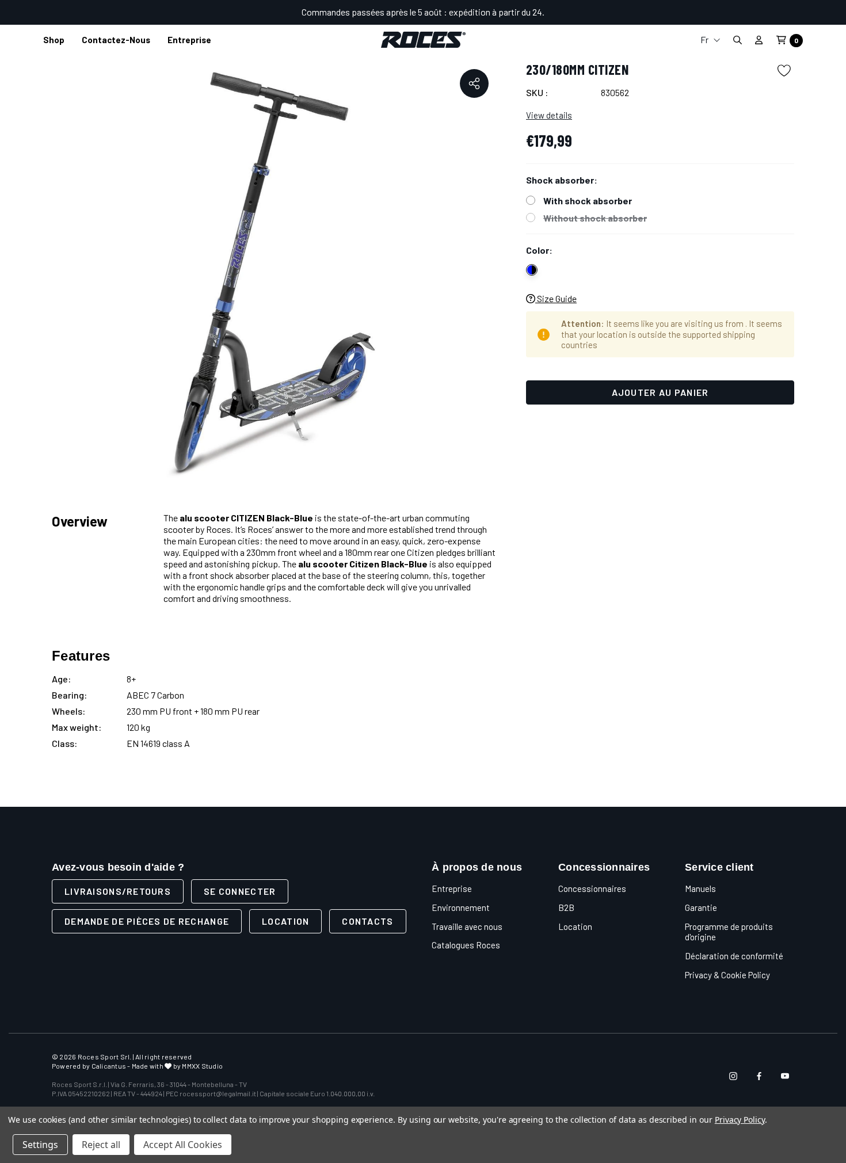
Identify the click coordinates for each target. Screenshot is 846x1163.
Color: (539, 250)
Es (710, 117)
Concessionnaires (592, 888)
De (710, 99)
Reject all (101, 1144)
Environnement (461, 907)
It (710, 62)
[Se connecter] (758, 40)
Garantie (701, 907)
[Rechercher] (737, 40)
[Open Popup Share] (474, 83)
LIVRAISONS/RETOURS (117, 891)
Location (285, 921)
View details (549, 115)
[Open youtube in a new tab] (785, 1076)
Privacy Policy (740, 1119)
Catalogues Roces (466, 945)
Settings (40, 1144)
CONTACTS (367, 921)
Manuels (700, 888)
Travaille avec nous (467, 926)
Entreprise (452, 888)
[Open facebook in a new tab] (759, 1076)
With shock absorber (587, 200)
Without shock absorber (595, 217)
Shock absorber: (561, 179)
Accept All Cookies (182, 1144)
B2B (566, 907)
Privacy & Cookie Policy (727, 975)
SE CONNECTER (240, 891)
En (710, 80)
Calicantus (109, 1066)
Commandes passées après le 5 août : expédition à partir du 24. (423, 11)
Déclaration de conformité (734, 956)
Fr (705, 39)
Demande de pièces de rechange (146, 921)
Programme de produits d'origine (729, 932)
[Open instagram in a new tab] (733, 1076)
